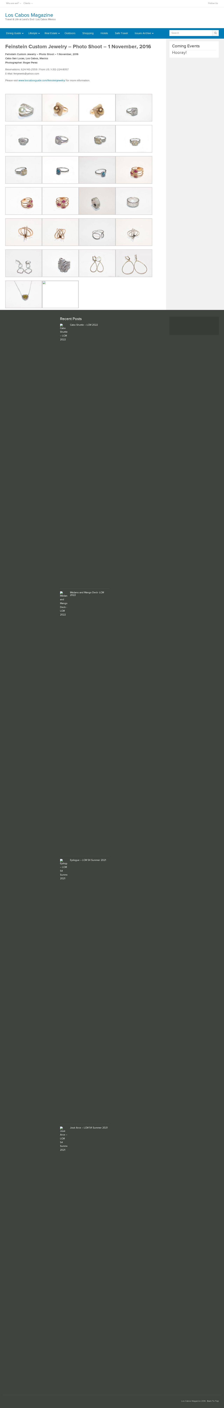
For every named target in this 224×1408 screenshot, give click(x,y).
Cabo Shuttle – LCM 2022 (84, 325)
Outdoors (70, 33)
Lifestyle (32, 33)
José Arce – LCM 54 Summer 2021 (89, 1127)
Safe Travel (121, 33)
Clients (26, 3)
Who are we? (12, 3)
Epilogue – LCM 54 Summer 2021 (88, 860)
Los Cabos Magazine (29, 15)
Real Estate (51, 33)
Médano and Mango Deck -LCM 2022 (87, 594)
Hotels (104, 33)
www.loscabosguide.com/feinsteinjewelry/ (41, 80)
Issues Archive (143, 33)
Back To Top (213, 1401)
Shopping (88, 33)
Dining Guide (13, 33)
